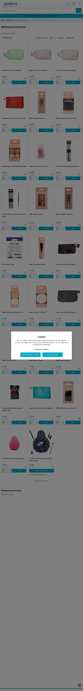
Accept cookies (52, 355)
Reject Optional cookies (30, 355)
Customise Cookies (41, 349)
